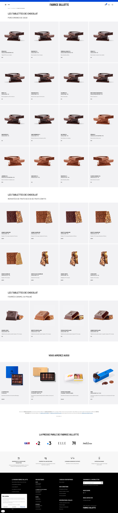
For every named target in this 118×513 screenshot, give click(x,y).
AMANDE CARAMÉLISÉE (6, 232)
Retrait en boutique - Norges (64, 491)
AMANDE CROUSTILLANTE (96, 330)
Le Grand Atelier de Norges (16, 484)
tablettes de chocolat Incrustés (55, 413)
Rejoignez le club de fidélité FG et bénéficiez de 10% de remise (59, 0)
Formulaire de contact (86, 500)
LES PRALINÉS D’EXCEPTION (36, 391)
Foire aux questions (62, 495)
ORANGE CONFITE (64, 274)
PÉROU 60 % (93, 134)
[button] (3, 511)
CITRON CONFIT (94, 274)
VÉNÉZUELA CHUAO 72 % (66, 51)
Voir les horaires (38, 486)
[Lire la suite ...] (59, 416)
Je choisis (14, 506)
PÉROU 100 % (4, 51)
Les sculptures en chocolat (16, 489)
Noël (12, 509)
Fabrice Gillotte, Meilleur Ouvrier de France (19, 482)
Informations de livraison (63, 489)
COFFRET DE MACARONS (65, 391)
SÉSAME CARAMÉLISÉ (6, 274)
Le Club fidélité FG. (15, 486)
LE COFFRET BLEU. (5, 391)
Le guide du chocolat (15, 491)
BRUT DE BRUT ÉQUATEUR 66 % (97, 92)
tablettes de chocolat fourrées (87, 413)
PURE (92, 391)
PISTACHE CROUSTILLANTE (66, 330)
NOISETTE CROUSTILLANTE (36, 330)
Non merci (5, 506)
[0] (105, 4)
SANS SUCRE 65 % (5, 134)
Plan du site (61, 509)
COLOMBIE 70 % (64, 92)
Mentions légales (62, 504)
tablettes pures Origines (44, 413)
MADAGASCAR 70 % (35, 92)
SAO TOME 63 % (64, 134)
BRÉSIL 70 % (4, 92)
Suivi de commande (62, 493)
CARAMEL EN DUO (5, 330)
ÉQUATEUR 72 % (34, 51)
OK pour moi (22, 506)
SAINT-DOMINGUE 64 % (35, 134)
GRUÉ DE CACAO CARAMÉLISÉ (37, 274)
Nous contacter (61, 482)
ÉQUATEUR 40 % (64, 176)
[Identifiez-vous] (109, 4)
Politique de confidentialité (63, 506)
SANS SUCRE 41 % (34, 176)
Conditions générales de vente (64, 502)
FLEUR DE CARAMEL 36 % (95, 176)
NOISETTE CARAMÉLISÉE (65, 232)
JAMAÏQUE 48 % (5, 176)
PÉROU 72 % (93, 51)
